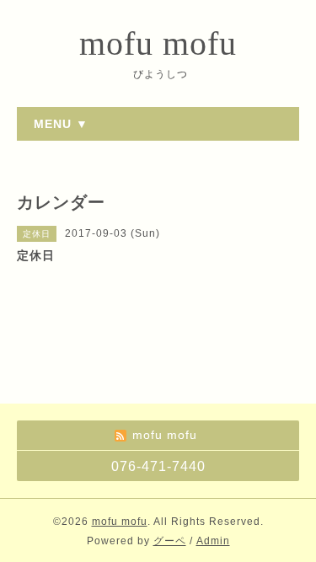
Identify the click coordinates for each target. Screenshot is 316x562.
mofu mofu (158, 43)
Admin (213, 541)
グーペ (169, 541)
